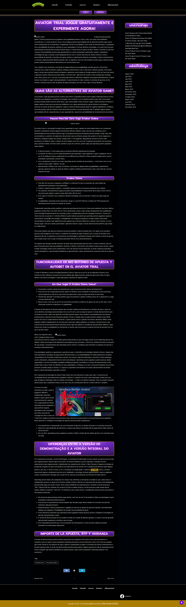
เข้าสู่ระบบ (86, 12)
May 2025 (128, 84)
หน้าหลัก (55, 5)
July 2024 (128, 102)
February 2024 (130, 104)
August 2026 (129, 74)
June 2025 (128, 81)
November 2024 (130, 94)
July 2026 (128, 76)
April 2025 (128, 87)
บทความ (83, 5)
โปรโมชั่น (68, 5)
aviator (94, 469)
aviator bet (39, 562)
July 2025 (128, 79)
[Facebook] (66, 570)
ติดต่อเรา (96, 5)
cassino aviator (52, 562)
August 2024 (129, 99)
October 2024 (130, 97)
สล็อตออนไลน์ (113, 5)
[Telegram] (82, 570)
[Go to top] (182, 603)
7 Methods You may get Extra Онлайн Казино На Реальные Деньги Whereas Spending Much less (138, 45)
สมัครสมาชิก (100, 12)
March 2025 (129, 89)
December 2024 (130, 92)
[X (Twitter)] (74, 570)
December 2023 (130, 107)
